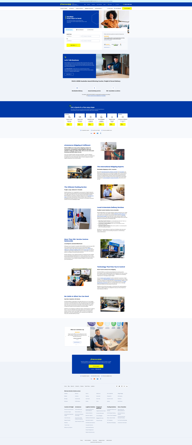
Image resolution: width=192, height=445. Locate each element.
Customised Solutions (90, 427)
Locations (92, 386)
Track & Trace (87, 386)
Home (65, 386)
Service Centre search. (74, 71)
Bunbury (76, 393)
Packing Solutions (111, 407)
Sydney (89, 248)
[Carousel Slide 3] (78, 344)
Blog (85, 4)
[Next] (88, 336)
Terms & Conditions (88, 440)
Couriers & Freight (69, 407)
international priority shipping (107, 171)
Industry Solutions (89, 413)
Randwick (119, 398)
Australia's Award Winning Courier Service (75, 4)
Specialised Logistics (89, 420)
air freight (116, 171)
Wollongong (120, 396)
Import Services (67, 417)
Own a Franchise (99, 4)
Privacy (81, 440)
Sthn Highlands (110, 393)
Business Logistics (89, 415)
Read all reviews (106, 47)
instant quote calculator (105, 278)
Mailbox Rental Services (90, 432)
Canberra (76, 396)
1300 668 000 (69, 68)
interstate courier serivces (119, 213)
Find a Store (110, 8)
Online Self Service (78, 409)
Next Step (73, 45)
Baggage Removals (99, 418)
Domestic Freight (67, 411)
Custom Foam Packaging (111, 415)
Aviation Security (109, 440)
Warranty (66, 422)
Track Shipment (118, 8)
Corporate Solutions (89, 425)
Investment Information (122, 422)
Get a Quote (68, 124)
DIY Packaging (109, 420)
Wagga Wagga (120, 393)
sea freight (122, 171)
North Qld (98, 398)
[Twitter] (119, 386)
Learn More (68, 74)
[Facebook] (117, 386)
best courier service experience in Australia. (97, 95)
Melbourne (66, 249)
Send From (69, 34)
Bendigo (65, 398)
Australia (110, 4)
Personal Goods (99, 420)
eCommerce (78, 407)
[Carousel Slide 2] (77, 344)
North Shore (120, 401)
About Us (88, 4)
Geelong (87, 396)
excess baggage (106, 177)
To (67, 38)
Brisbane (72, 249)
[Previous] (65, 336)
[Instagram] (122, 386)
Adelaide (76, 249)
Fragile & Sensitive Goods (101, 410)
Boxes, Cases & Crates (111, 417)
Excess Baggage (99, 415)
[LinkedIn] (127, 386)
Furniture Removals (100, 413)
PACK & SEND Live (78, 411)
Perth (79, 249)
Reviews (82, 386)
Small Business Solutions (90, 422)
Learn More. (110, 1)
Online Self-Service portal (108, 279)
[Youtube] (124, 386)
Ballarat (65, 396)
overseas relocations (114, 177)
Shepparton (109, 396)
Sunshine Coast (110, 398)
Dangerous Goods (101, 440)
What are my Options (68, 427)
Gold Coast (86, 249)
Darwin (87, 393)
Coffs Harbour (77, 401)
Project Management (90, 429)
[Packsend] (65, 4)
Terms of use (95, 440)
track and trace (118, 280)
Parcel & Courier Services (68, 409)
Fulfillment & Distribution (90, 417)
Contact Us (93, 4)
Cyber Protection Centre (79, 421)
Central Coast (77, 398)
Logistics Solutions (90, 407)
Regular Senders (67, 420)
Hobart (87, 401)
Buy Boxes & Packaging (111, 422)
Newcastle (98, 396)
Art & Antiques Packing (111, 413)
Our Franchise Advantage (122, 420)
